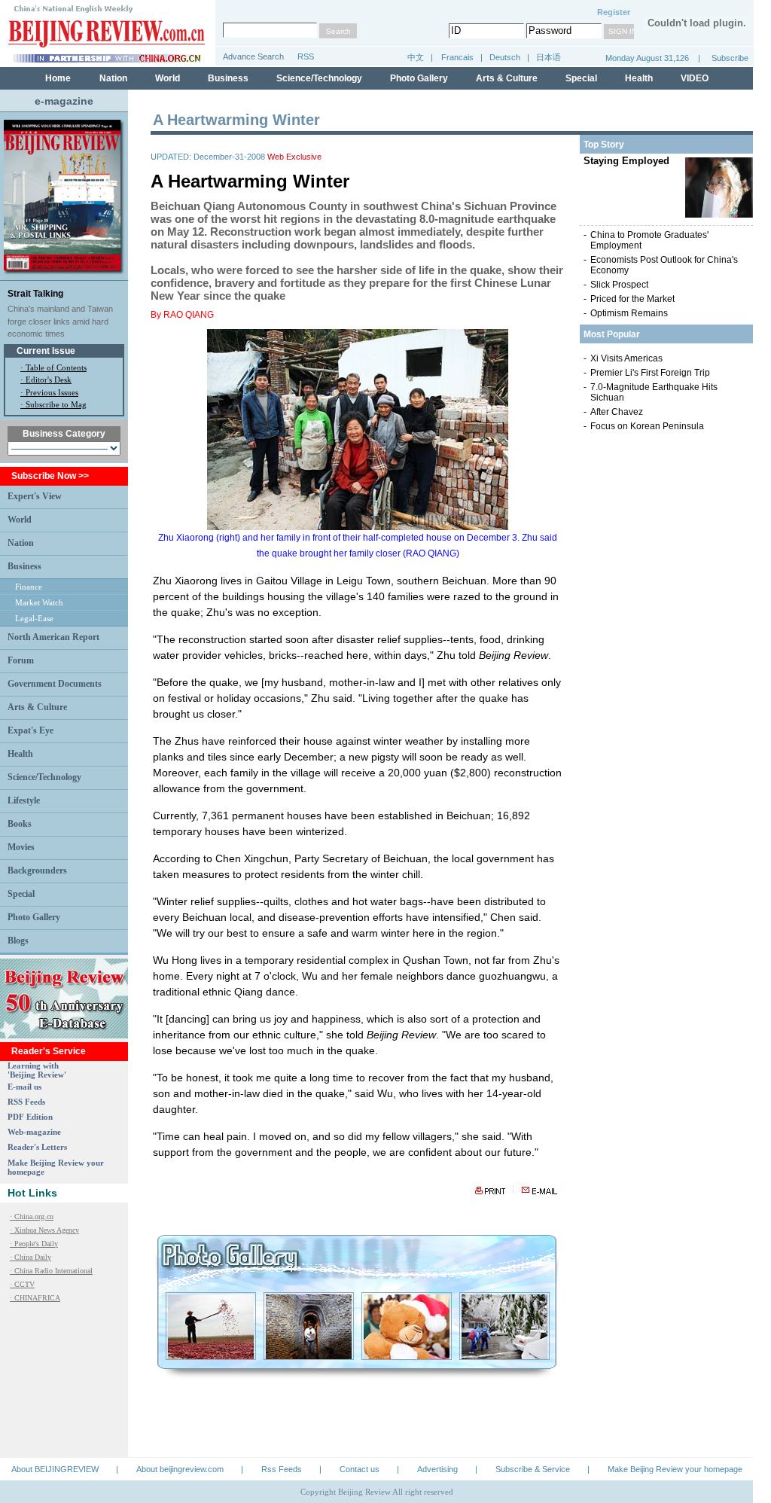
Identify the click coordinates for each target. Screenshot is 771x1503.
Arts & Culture (507, 78)
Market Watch (39, 602)
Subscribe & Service (532, 1469)
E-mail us (24, 1086)
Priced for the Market (632, 299)
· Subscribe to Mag (53, 404)
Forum (21, 660)
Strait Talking (35, 293)
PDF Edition (30, 1116)
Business (228, 78)
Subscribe (730, 57)
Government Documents (55, 683)
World (167, 78)
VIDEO (695, 78)
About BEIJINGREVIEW (55, 1469)
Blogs (18, 940)
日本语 (548, 57)
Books (20, 824)
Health (639, 78)
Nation (113, 78)
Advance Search (253, 56)
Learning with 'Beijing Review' (37, 1070)
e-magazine (64, 101)
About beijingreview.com (180, 1469)
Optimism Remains (629, 313)
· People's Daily (34, 1243)
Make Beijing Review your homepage (675, 1469)
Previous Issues (52, 392)
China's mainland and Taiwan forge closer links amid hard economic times (60, 321)
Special (581, 78)
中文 (415, 57)
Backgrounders (37, 870)
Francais (457, 57)
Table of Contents (56, 367)
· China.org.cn (31, 1216)
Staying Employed (626, 160)
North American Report (53, 637)
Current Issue (46, 351)
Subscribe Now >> (50, 476)
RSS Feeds (26, 1101)
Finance (28, 586)
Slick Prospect (619, 284)
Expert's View (35, 496)
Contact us (359, 1469)
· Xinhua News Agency (44, 1230)
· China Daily (30, 1257)
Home (58, 78)
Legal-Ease (34, 618)
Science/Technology (319, 78)
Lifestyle (24, 800)
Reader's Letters (37, 1146)
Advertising (437, 1469)
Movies (21, 847)
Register (613, 12)
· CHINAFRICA (35, 1298)
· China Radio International (51, 1271)
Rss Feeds (281, 1469)
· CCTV (22, 1284)
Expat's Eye (30, 730)
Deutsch (506, 57)
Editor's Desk (49, 379)
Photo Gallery (419, 78)
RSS (305, 56)
